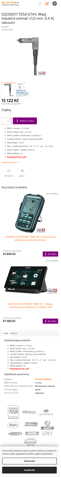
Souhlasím (29, 470)
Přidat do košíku (27, 121)
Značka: (7, 29)
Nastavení (29, 461)
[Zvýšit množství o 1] (11, 119)
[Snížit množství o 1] (11, 122)
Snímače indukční (43, 379)
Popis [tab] (6, 333)
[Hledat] (40, 3)
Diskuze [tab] (14, 333)
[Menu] (54, 3)
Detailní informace (9, 162)
